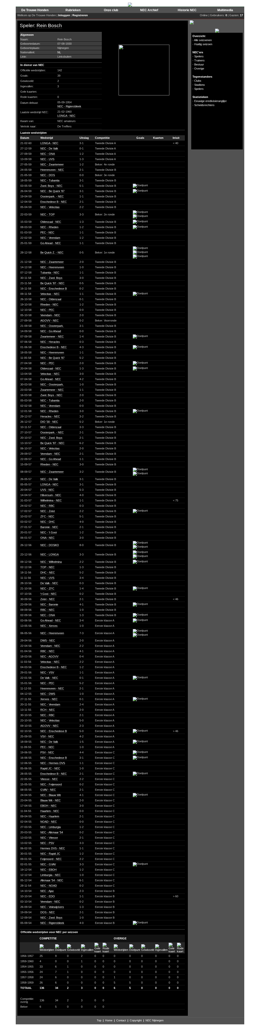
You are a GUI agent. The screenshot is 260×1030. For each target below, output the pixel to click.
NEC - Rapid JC (50, 853)
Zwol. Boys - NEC (51, 185)
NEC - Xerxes (49, 625)
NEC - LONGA (49, 554)
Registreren (80, 15)
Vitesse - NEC (49, 779)
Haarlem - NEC (49, 811)
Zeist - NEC (47, 599)
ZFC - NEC (47, 516)
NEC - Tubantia (49, 180)
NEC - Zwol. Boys (51, 277)
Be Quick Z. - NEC (51, 252)
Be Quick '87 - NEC (52, 283)
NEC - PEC (47, 309)
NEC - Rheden (49, 227)
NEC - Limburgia (50, 827)
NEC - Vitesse (49, 837)
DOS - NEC (47, 912)
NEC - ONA (47, 153)
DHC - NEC (47, 572)
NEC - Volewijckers (52, 906)
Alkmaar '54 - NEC (51, 880)
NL (59, 52)
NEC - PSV (47, 843)
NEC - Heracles (50, 341)
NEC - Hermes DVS (52, 763)
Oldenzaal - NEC (50, 221)
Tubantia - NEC (49, 272)
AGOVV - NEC (49, 320)
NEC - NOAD (48, 885)
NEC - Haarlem (49, 816)
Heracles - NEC (50, 416)
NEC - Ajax (47, 890)
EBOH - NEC (48, 805)
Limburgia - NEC (50, 874)
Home (108, 1020)
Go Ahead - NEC (50, 243)
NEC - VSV (47, 672)
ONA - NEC (47, 537)
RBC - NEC (47, 609)
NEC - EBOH (48, 869)
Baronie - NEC (49, 527)
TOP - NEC (47, 567)
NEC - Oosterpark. (52, 325)
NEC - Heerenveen (52, 267)
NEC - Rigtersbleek (69, 106)
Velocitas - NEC (50, 293)
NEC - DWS (47, 693)
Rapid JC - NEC (50, 768)
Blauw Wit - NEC (50, 800)
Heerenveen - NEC (52, 169)
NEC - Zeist (47, 511)
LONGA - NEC (66, 115)
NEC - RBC (47, 505)
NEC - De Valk (49, 148)
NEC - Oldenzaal (50, 299)
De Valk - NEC (49, 583)
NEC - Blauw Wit (50, 795)
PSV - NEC (47, 752)
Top (99, 1020)
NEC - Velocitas (50, 207)
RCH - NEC (47, 709)
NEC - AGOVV (49, 656)
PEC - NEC (47, 232)
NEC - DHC (47, 521)
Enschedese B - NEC (53, 201)
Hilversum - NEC (50, 495)
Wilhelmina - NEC (51, 500)
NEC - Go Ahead (50, 331)
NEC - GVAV (48, 864)
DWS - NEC (47, 640)
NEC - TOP (47, 214)
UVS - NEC (47, 489)
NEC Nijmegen (154, 1020)
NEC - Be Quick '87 (52, 191)
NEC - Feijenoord (51, 784)
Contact (121, 1020)
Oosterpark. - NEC (52, 196)
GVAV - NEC (48, 789)
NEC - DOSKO (49, 545)
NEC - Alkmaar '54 (51, 832)
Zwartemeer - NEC (52, 336)
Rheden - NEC (49, 304)
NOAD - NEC (48, 821)
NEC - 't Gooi (48, 532)
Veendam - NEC (50, 315)
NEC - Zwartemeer (52, 164)
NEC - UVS (47, 159)
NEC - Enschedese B (53, 288)
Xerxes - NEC (49, 699)
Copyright (136, 1020)
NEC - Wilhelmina (51, 561)
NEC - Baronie (49, 604)
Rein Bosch (49, 25)
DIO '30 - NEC (49, 421)
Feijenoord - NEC (51, 858)
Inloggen (64, 15)
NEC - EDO (47, 896)
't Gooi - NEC (48, 593)
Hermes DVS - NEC (52, 848)
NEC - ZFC (47, 588)
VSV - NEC (47, 736)
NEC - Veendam (50, 237)
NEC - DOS (47, 175)
